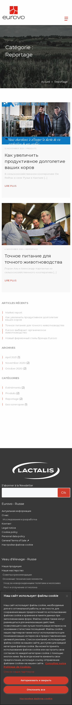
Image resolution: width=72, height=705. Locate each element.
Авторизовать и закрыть (36, 680)
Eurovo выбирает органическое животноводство (25, 331)
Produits (10, 393)
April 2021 (11, 357)
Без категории (14, 404)
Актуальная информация (16, 511)
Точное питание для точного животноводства (34, 325)
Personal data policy (13, 536)
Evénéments (13, 387)
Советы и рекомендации (17, 574)
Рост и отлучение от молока (20, 587)
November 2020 (15, 363)
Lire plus (10, 186)
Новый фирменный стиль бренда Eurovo (31, 338)
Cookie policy (9, 532)
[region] (36, 648)
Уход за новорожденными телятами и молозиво (32, 583)
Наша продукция (11, 566)
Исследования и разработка (20, 519)
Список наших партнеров (19, 671)
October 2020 (14, 368)
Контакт (6, 523)
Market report (13, 312)
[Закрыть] (67, 596)
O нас (5, 515)
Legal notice (9, 527)
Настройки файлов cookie (17, 544)
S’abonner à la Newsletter (17, 485)
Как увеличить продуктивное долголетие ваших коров (31, 318)
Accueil (45, 81)
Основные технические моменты (22, 578)
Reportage (12, 399)
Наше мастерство (13, 570)
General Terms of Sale (14, 540)
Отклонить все (36, 689)
